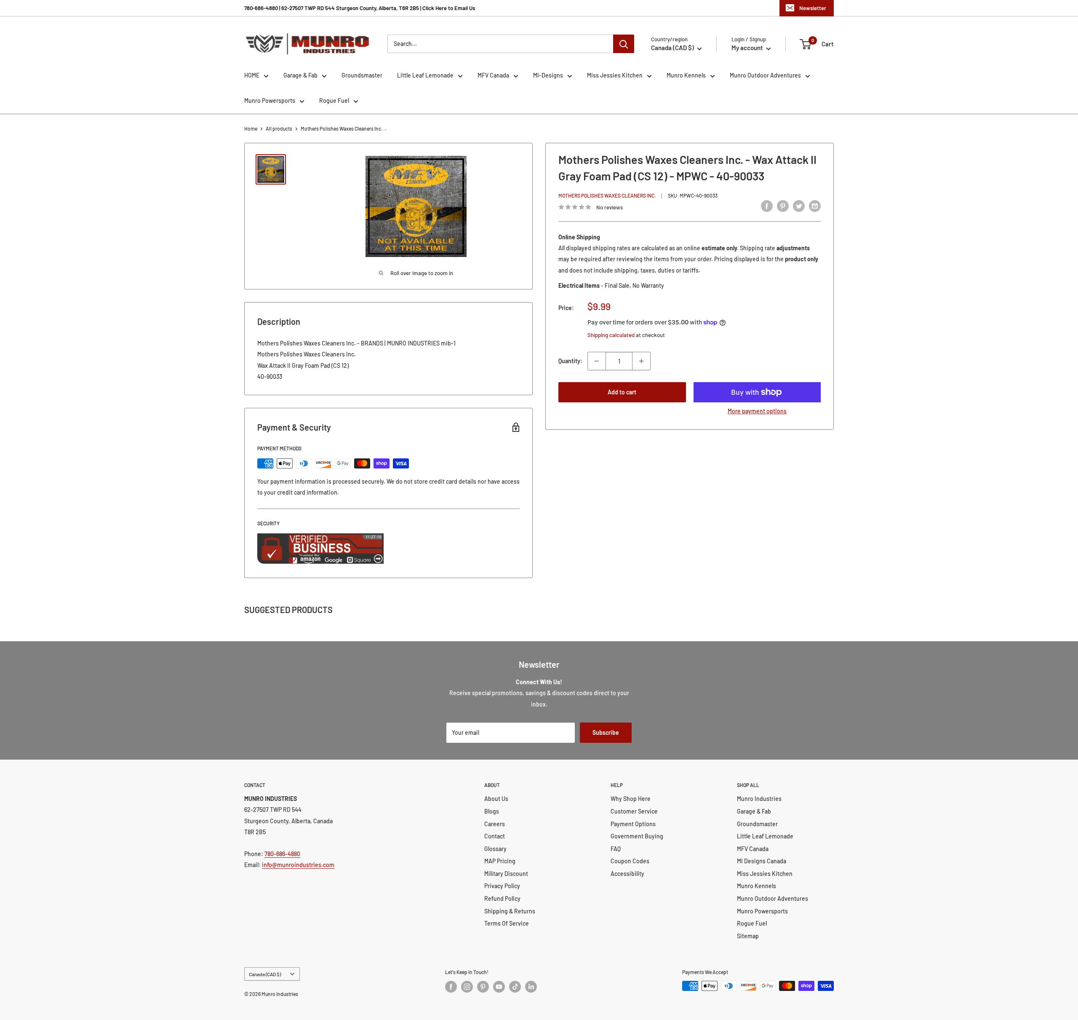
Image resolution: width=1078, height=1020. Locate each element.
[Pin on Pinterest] (783, 206)
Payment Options (633, 823)
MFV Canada (493, 75)
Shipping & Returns (509, 911)
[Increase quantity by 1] (641, 361)
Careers (494, 823)
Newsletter (812, 8)
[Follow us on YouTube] (499, 987)
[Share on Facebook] (767, 206)
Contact (494, 836)
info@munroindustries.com (298, 864)
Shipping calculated (611, 335)
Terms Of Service (506, 923)
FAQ (616, 848)
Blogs (491, 811)
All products (279, 128)
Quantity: (570, 360)
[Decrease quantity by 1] (597, 361)
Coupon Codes (630, 861)
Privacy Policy (502, 885)
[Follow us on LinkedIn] (531, 987)
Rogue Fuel (334, 100)
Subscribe (605, 732)
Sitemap (748, 936)
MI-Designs (548, 75)
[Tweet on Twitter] (799, 206)
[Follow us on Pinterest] (483, 987)
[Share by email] (815, 206)
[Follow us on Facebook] (451, 987)
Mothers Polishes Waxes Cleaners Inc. (607, 195)
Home (250, 128)
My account (747, 47)
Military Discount (506, 873)
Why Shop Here (631, 798)
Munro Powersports (269, 100)
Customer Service (634, 811)
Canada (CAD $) (265, 974)
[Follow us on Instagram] (467, 987)
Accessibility (627, 873)
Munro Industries (759, 798)
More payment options (757, 411)
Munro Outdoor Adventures (765, 75)
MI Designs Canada (761, 861)
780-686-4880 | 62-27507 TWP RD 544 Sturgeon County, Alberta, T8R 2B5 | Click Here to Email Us (359, 8)
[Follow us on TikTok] (515, 987)
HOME (251, 75)
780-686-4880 (282, 853)
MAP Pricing (499, 861)
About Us (496, 798)
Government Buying (637, 836)
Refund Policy (502, 898)
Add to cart (622, 392)
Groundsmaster (362, 75)
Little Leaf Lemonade (425, 75)
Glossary (495, 848)
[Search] (623, 44)
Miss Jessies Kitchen (615, 75)
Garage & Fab (300, 75)
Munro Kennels (686, 75)
